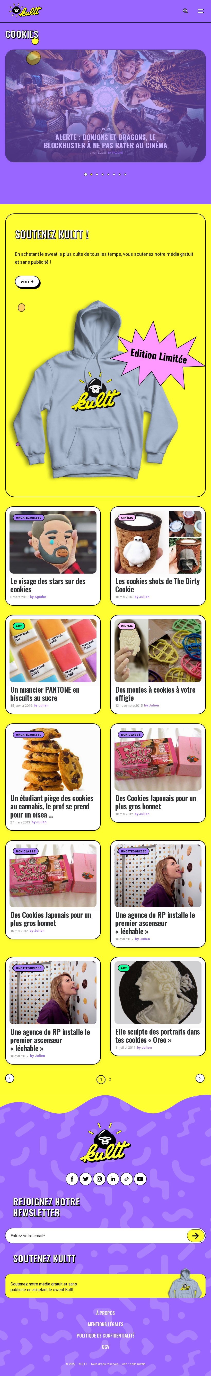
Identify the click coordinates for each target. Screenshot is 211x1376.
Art (19, 626)
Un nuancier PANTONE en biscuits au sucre (44, 693)
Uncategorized (28, 517)
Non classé (130, 734)
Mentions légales (105, 1324)
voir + (27, 281)
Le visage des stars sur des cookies (47, 585)
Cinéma (127, 517)
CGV (105, 1346)
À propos (105, 1313)
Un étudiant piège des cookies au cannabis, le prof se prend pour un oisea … (51, 806)
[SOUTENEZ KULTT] (105, 1273)
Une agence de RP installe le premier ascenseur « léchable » (155, 922)
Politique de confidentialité (106, 1335)
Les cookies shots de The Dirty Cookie (157, 585)
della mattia (137, 1364)
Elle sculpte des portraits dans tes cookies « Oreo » (157, 1035)
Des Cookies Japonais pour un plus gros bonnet (155, 802)
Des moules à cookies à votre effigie (155, 693)
